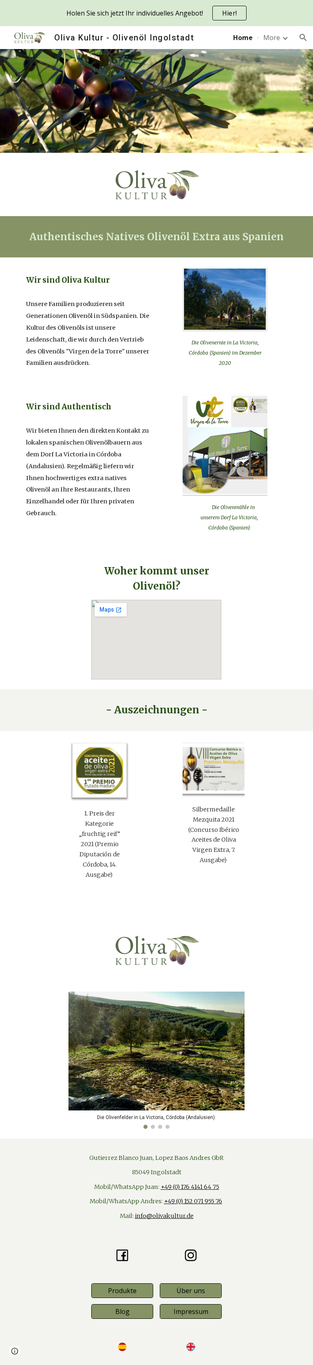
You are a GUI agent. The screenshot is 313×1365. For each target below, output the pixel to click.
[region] (156, 13)
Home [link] (243, 37)
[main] (156, 237)
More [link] (271, 37)
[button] (303, 37)
